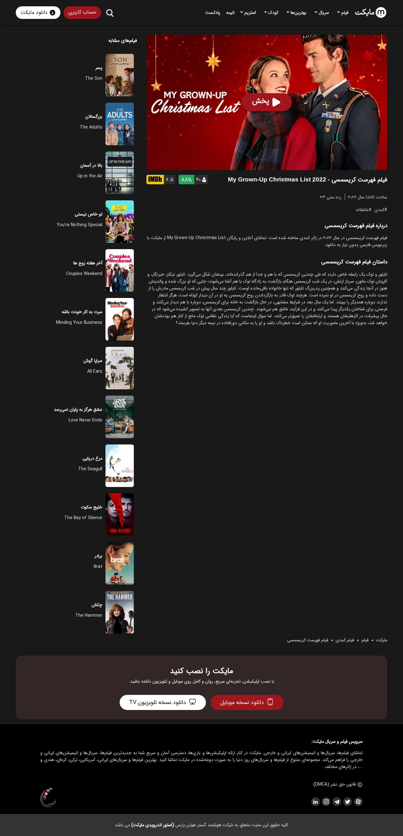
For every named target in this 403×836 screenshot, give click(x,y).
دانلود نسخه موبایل (242, 702)
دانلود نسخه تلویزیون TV (157, 702)
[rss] (315, 801)
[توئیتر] (347, 801)
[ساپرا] (48, 798)
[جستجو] (110, 13)
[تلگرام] (336, 801)
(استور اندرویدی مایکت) (152, 825)
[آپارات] (358, 801)
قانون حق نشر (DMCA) (334, 784)
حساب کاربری (82, 12)
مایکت (381, 640)
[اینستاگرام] (326, 801)
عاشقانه (362, 209)
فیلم (365, 640)
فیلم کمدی (345, 640)
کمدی (379, 209)
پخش (260, 101)
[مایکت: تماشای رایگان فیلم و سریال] (370, 12)
